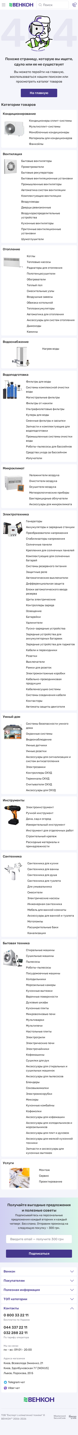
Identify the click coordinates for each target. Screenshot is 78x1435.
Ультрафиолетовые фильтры (45, 409)
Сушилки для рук (37, 1060)
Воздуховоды (30, 201)
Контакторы (34, 701)
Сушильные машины (40, 956)
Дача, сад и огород (38, 819)
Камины (32, 331)
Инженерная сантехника (44, 904)
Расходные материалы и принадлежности (42, 844)
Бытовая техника (16, 943)
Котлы (31, 256)
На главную (39, 93)
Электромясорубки (39, 1094)
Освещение (34, 611)
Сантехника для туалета (44, 881)
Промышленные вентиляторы (41, 184)
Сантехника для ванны (43, 869)
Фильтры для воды (38, 381)
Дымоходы (34, 326)
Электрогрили (35, 1037)
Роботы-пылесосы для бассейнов (49, 446)
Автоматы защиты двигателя (45, 706)
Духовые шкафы (37, 1002)
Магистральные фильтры (43, 397)
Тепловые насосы (39, 262)
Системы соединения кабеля (46, 695)
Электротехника (16, 514)
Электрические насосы (43, 898)
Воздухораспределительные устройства (40, 215)
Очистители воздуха (43, 481)
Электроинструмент (40, 807)
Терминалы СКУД (37, 778)
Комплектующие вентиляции (41, 196)
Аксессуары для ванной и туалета (50, 915)
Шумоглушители (32, 239)
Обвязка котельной (40, 302)
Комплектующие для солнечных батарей (48, 558)
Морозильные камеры (41, 985)
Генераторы (34, 521)
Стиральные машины (40, 950)
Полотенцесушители (41, 273)
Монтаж (44, 1170)
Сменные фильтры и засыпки (46, 420)
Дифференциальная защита (45, 583)
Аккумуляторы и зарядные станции (50, 527)
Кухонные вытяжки (39, 991)
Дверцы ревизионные (36, 207)
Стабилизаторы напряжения (45, 538)
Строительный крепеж (41, 836)
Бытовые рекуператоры (37, 172)
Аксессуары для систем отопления (51, 320)
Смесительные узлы (40, 291)
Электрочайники (37, 1049)
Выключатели (35, 661)
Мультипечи (34, 1025)
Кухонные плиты (37, 1008)
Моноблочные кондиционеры (49, 132)
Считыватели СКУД (39, 784)
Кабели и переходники (41, 650)
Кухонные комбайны (40, 1105)
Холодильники (36, 979)
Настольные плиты (39, 1031)
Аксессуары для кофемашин (45, 1117)
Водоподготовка (15, 375)
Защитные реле (36, 572)
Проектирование (50, 1181)
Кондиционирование (19, 114)
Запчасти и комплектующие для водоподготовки (48, 428)
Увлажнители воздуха (44, 475)
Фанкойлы (36, 144)
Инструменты (13, 800)
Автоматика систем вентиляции (43, 190)
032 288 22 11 (15, 1333)
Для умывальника (39, 886)
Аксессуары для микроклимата (50, 504)
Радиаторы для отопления (44, 268)
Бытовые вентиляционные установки (47, 178)
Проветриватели (32, 167)
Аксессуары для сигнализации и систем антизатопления (48, 759)
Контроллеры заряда (40, 605)
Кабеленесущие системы (43, 689)
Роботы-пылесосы (38, 967)
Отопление (11, 249)
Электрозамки (36, 767)
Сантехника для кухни (42, 863)
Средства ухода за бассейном (46, 452)
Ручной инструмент (39, 813)
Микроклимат (13, 468)
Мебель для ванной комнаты (46, 910)
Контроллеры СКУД (39, 773)
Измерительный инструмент (45, 824)
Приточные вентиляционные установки (41, 231)
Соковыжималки (37, 1088)
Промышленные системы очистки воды (49, 438)
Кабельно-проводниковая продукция (44, 681)
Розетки (31, 656)
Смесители (35, 892)
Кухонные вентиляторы (37, 223)
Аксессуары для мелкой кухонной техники (49, 1141)
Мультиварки (35, 1020)
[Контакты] (74, 4)
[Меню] (3, 4)
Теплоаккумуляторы (41, 308)
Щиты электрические (41, 599)
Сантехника (12, 856)
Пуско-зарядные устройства (45, 628)
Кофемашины (35, 1054)
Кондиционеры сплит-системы (50, 120)
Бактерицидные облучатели (48, 498)
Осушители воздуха (42, 487)
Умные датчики (36, 745)
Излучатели (34, 458)
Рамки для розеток (39, 667)
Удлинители (34, 622)
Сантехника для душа (42, 875)
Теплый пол (34, 285)
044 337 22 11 (15, 1327)
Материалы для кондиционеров (50, 138)
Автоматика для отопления (45, 314)
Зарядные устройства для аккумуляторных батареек (44, 636)
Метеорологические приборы (49, 492)
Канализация (36, 933)
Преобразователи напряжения (47, 533)
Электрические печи (40, 1043)
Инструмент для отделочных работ (50, 830)
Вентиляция (12, 154)
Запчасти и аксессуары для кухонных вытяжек (45, 1151)
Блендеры (33, 1082)
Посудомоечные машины (43, 973)
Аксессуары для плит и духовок (47, 1133)
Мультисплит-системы (44, 126)
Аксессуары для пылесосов (44, 1076)
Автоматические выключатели (47, 578)
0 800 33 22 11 (16, 1315)
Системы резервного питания (46, 566)
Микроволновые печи (40, 1014)
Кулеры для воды (37, 415)
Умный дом (11, 717)
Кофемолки (34, 1111)
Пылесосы (33, 961)
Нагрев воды (50, 348)
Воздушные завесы (40, 297)
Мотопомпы (35, 921)
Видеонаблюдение (39, 739)
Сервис (44, 1175)
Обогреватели (36, 279)
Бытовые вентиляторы (36, 161)
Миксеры (32, 1099)
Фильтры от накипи (39, 403)
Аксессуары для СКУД (41, 790)
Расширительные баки (42, 927)
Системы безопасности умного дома (47, 726)
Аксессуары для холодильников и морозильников (49, 1125)
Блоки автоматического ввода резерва (46, 591)
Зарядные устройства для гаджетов (50, 644)
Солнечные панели (39, 544)
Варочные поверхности (42, 996)
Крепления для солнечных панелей (50, 550)
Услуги (8, 1163)
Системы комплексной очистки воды (47, 389)
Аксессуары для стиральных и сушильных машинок (46, 1068)
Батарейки (33, 617)
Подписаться (39, 1253)
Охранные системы (39, 733)
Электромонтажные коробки (45, 673)
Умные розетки (36, 751)
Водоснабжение (16, 342)
